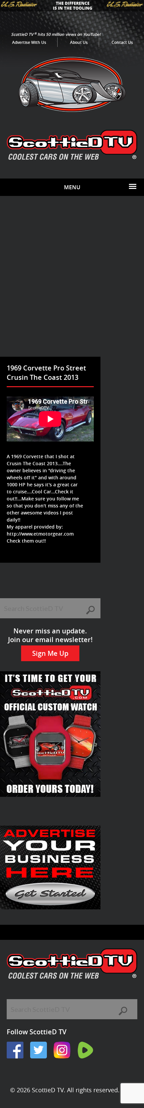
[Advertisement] (72, 281)
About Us (79, 42)
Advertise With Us (29, 42)
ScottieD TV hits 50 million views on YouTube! (55, 34)
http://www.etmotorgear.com (40, 534)
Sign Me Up (50, 653)
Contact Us (122, 42)
